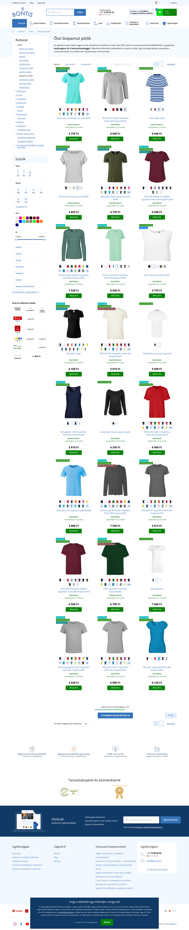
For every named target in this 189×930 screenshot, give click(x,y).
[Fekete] (60, 109)
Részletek (74, 139)
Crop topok (24, 60)
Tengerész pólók (26, 68)
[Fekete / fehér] (151, 109)
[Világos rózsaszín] (67, 271)
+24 (128, 192)
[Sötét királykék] (79, 506)
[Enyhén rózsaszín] (81, 188)
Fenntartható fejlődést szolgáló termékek (30, 146)
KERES (80, 12)
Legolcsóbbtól (70, 64)
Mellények (21, 103)
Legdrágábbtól (86, 64)
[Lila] (129, 345)
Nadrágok (21, 126)
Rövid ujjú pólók (26, 49)
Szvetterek (21, 99)
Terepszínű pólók (26, 79)
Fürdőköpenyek (23, 130)
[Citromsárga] (87, 345)
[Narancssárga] (75, 109)
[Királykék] (64, 114)
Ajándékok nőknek (25, 141)
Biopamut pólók (26, 76)
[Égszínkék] (71, 506)
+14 (170, 427)
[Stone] (164, 266)
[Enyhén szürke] (77, 188)
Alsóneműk (22, 114)
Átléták (22, 56)
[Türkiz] (67, 114)
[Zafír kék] (64, 271)
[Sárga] (60, 114)
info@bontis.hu (154, 860)
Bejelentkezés (170, 820)
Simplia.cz (172, 924)
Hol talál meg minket (158, 869)
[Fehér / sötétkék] (83, 271)
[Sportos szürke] (125, 109)
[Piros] (68, 109)
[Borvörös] (83, 109)
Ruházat (21, 31)
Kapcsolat (41, 3)
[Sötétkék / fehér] (163, 109)
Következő (171, 64)
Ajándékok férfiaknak (26, 137)
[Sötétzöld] (83, 114)
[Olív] (161, 266)
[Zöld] (72, 266)
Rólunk (57, 853)
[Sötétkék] (72, 109)
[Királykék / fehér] (159, 109)
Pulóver (20, 122)
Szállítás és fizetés (19, 3)
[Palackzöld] (153, 192)
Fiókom (174, 3)
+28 (87, 114)
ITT (86, 922)
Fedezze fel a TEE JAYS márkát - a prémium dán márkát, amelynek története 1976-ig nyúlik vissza (116, 865)
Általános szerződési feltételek (25, 857)
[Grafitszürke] (79, 114)
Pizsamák (21, 118)
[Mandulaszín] (81, 349)
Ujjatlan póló (24, 64)
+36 (106, 12)
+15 (128, 584)
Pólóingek (21, 91)
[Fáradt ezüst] (85, 349)
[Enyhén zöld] (73, 188)
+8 (87, 271)
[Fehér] (64, 109)
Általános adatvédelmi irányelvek (26, 869)
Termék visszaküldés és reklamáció (27, 865)
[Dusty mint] (75, 271)
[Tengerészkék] (121, 109)
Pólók (31, 31)
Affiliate (57, 861)
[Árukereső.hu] (69, 791)
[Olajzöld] (62, 349)
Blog (31, 3)
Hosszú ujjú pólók (26, 52)
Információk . (143, 827)
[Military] (170, 188)
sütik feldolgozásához (66, 912)
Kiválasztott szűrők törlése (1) (26, 292)
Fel (172, 715)
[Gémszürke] (161, 192)
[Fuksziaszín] (73, 349)
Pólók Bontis (24, 87)
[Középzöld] (77, 349)
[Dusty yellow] (125, 349)
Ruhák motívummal (25, 133)
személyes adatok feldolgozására (148, 827)
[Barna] (79, 109)
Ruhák (20, 110)
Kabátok (20, 106)
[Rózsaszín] (87, 109)
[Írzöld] (83, 506)
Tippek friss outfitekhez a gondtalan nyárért (114, 888)
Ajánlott (57, 64)
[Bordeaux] (117, 109)
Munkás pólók (25, 83)
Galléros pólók (25, 72)
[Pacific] (75, 506)
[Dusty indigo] (155, 188)
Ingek (19, 95)
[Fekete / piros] (155, 109)
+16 (128, 349)
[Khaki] (71, 114)
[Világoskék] (75, 114)
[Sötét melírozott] (159, 188)
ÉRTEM (107, 922)
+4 (87, 506)
